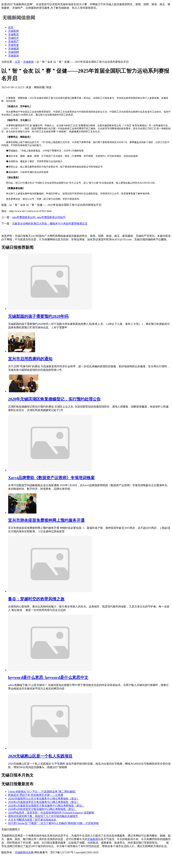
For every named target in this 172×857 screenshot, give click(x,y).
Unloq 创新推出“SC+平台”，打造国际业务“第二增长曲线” (42, 791)
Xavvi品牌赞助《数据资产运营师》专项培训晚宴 (51, 477)
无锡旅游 (13, 55)
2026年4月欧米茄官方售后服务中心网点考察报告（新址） (42, 809)
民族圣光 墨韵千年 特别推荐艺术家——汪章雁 (35, 795)
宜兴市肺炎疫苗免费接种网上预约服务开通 (46, 520)
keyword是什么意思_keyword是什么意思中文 (48, 677)
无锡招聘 (13, 52)
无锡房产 (13, 41)
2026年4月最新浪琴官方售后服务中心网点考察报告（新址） (43, 802)
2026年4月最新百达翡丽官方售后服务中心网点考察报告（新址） (46, 805)
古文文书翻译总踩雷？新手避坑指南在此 (32, 819)
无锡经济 (13, 38)
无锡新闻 (13, 31)
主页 (17, 61)
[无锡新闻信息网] (18, 21)
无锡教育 (13, 34)
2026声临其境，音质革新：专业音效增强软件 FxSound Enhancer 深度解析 (51, 812)
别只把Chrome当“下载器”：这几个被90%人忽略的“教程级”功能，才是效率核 (53, 823)
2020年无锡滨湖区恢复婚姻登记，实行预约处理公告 (54, 399)
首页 (10, 27)
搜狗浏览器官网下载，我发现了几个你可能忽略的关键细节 (43, 816)
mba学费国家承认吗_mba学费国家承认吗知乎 (39, 217)
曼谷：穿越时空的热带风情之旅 (36, 599)
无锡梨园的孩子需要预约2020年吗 (38, 316)
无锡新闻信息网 (24, 852)
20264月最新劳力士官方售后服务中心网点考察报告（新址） (43, 798)
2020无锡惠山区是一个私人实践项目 (40, 756)
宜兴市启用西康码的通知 (30, 359)
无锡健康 (13, 48)
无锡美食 (13, 45)
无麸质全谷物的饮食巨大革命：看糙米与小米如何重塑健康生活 (49, 223)
